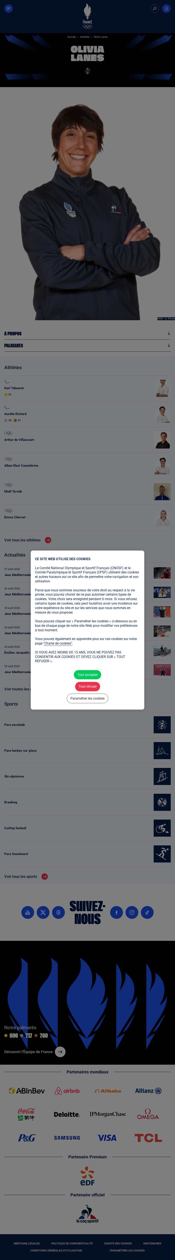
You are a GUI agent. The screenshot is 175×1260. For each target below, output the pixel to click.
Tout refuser (88, 686)
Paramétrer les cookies (87, 698)
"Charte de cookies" (57, 643)
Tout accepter (87, 675)
